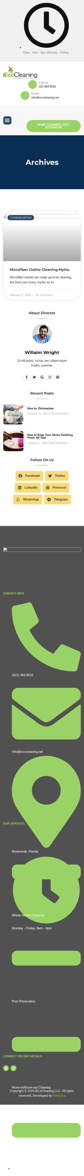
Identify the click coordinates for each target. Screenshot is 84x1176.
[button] (7, 120)
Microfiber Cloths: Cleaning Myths (39, 270)
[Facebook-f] (26, 377)
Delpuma (59, 1095)
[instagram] (45, 57)
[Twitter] (34, 377)
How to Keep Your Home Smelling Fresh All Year (50, 436)
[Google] (42, 377)
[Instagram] (50, 377)
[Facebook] (39, 57)
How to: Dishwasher (40, 408)
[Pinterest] (57, 377)
